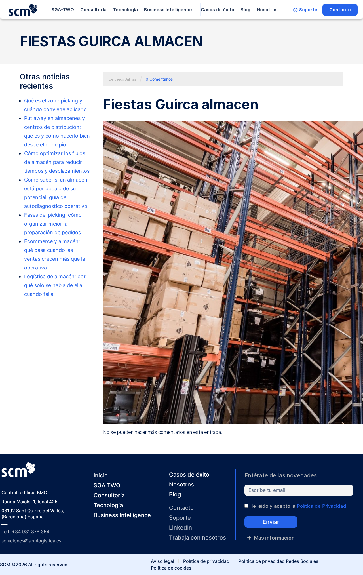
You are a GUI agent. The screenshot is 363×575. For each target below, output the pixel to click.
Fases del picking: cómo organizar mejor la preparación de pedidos (53, 223)
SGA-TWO (63, 9)
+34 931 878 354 (30, 531)
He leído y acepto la (297, 506)
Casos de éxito (217, 9)
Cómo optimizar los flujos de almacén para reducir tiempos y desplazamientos (57, 162)
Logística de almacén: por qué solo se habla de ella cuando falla (55, 285)
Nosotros (267, 9)
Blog (245, 9)
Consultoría (93, 9)
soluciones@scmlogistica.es (31, 541)
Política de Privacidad (321, 506)
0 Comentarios (159, 79)
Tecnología (125, 9)
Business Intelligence (168, 9)
